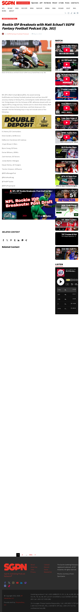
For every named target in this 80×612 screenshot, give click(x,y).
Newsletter (48, 572)
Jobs (32, 570)
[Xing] (26, 240)
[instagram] (13, 583)
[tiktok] (9, 586)
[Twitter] (65, 13)
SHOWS (35, 3)
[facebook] (5, 583)
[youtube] (17, 583)
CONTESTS (75, 3)
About (33, 565)
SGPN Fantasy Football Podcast (18, 34)
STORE (61, 3)
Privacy (33, 572)
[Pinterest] (11, 240)
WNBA (47, 8)
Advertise (34, 567)
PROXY (54, 3)
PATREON (47, 3)
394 (30, 555)
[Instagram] (68, 13)
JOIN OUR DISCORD (23, 3)
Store (46, 570)
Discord (46, 567)
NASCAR (39, 8)
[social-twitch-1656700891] (25, 583)
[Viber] (22, 240)
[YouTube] (74, 13)
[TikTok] (71, 13)
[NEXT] (35, 555)
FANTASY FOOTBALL (9, 18)
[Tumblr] (15, 240)
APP (41, 3)
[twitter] (9, 583)
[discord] (5, 586)
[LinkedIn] (19, 240)
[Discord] (77, 13)
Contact (47, 565)
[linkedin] (21, 583)
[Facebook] (3, 240)
